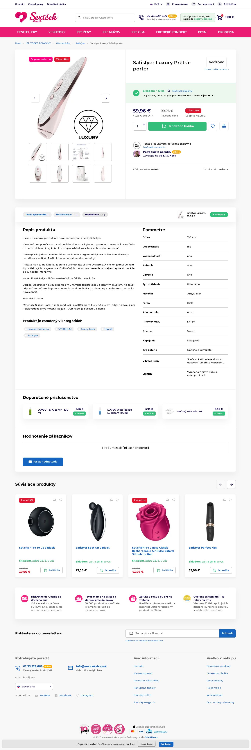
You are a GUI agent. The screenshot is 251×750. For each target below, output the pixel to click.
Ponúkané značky (144, 687)
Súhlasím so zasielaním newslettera (144, 640)
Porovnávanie (180, 4)
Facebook (65, 695)
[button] (105, 98)
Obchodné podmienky (220, 702)
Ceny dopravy (35, 4)
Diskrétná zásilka (56, 4)
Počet (137, 126)
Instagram (87, 695)
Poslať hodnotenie (45, 461)
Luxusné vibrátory (38, 328)
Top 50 (108, 328)
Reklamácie (214, 687)
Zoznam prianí (206, 4)
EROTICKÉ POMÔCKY (38, 43)
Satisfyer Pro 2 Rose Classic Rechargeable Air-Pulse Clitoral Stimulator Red (153, 551)
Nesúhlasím (146, 744)
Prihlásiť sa (230, 4)
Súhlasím (166, 744)
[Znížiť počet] (144, 128)
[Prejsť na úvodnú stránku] (36, 17)
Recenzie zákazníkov (146, 680)
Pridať (80, 413)
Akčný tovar (88, 328)
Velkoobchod (215, 694)
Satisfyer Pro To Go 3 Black (37, 547)
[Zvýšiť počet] (144, 124)
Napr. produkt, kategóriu (98, 17)
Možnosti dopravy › (182, 91)
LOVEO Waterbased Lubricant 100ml (119, 411)
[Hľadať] (79, 18)
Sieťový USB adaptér (190, 411)
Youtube (45, 695)
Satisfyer (80, 43)
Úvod (18, 43)
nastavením (119, 744)
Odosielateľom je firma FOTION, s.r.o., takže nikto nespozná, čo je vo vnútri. (46, 606)
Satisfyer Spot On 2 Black (93, 547)
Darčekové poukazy (219, 666)
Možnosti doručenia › (154, 147)
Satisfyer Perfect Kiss (203, 547)
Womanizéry (63, 43)
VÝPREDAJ (65, 328)
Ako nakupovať (143, 673)
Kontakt (19, 4)
